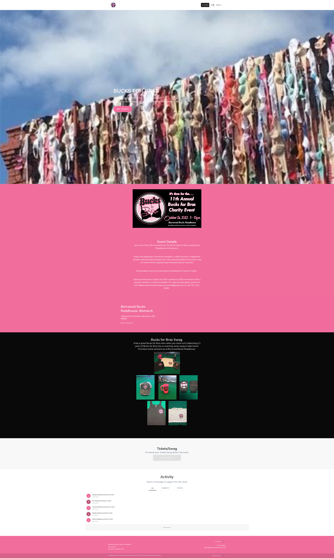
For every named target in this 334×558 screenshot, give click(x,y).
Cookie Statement (148, 555)
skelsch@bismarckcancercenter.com (215, 547)
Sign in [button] (218, 5)
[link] (113, 5)
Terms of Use (139, 555)
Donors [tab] (180, 488)
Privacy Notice (131, 555)
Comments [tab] (165, 488)
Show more (166, 527)
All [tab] (152, 488)
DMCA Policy (157, 555)
